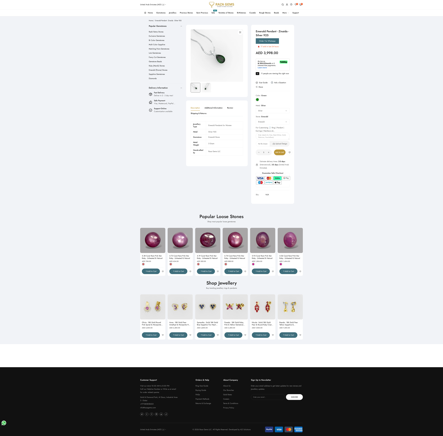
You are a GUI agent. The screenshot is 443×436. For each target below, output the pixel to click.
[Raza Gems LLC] (221, 4)
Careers (226, 399)
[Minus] (259, 152)
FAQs (198, 394)
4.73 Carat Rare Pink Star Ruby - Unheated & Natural (179, 257)
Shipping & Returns (199, 113)
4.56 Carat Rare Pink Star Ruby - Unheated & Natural (289, 257)
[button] (289, 152)
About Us (226, 385)
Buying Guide (201, 390)
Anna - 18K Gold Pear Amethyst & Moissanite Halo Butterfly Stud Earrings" (180, 323)
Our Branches (228, 390)
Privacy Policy (228, 407)
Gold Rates (227, 394)
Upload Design (281, 143)
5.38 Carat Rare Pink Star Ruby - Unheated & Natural (152, 257)
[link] (286, 13)
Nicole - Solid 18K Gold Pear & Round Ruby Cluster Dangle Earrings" (262, 323)
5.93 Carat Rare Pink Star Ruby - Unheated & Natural (262, 257)
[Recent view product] (291, 4)
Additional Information (214, 107)
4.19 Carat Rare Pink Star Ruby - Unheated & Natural (207, 257)
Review (230, 107)
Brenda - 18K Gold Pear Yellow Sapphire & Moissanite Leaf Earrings (288, 323)
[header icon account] (287, 4)
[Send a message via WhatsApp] (4, 423)
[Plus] (269, 152)
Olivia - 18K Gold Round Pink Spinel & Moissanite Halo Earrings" (151, 323)
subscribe (294, 397)
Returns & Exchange (203, 403)
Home (151, 20)
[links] (142, 414)
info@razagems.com (148, 407)
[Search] (283, 4)
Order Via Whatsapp (267, 41)
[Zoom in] (240, 32)
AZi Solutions (245, 429)
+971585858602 (147, 404)
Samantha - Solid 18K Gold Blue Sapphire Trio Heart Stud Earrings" (207, 323)
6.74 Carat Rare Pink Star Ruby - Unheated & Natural (234, 257)
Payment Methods (202, 399)
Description (195, 107)
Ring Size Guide (202, 385)
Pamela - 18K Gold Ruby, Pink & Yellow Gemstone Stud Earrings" (234, 323)
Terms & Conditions (230, 403)
